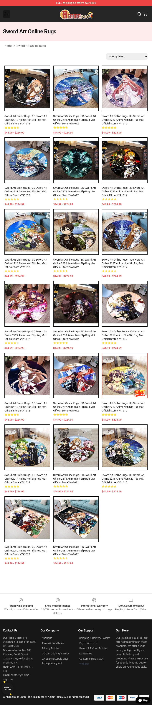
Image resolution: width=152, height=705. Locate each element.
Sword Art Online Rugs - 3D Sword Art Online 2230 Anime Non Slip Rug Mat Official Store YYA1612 (74, 335)
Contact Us (85, 653)
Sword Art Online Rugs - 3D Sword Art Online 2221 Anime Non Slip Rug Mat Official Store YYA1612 (25, 191)
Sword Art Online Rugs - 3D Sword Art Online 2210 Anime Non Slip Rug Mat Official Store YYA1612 (25, 407)
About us (47, 637)
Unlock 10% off (7, 689)
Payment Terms (88, 643)
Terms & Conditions (53, 643)
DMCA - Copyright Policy (56, 653)
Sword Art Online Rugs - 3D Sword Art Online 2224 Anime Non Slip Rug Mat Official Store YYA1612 (25, 263)
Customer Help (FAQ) (91, 658)
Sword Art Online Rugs (31, 46)
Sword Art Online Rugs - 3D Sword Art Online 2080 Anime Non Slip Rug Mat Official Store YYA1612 (25, 550)
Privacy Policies (51, 648)
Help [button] (145, 700)
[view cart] (145, 14)
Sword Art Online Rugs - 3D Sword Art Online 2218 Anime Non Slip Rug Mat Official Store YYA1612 (25, 120)
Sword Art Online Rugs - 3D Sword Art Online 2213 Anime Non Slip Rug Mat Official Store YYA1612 (123, 407)
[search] (139, 14)
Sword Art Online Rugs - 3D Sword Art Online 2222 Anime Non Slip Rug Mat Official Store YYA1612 (74, 191)
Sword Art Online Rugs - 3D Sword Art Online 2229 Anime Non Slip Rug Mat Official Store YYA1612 (25, 335)
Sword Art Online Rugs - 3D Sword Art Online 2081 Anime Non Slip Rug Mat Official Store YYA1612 (74, 550)
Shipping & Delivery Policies (94, 637)
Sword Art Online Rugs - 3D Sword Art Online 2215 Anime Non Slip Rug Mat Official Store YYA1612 (74, 479)
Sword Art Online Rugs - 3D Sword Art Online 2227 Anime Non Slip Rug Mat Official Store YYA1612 (123, 263)
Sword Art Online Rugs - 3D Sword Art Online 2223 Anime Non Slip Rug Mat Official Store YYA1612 (123, 191)
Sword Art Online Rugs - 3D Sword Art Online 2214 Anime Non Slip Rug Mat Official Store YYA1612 (25, 479)
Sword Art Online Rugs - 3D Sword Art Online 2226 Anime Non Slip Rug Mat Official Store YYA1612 (74, 263)
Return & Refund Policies (93, 648)
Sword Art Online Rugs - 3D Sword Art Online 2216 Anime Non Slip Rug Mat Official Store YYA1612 (123, 479)
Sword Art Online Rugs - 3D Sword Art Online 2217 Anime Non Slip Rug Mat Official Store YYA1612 (123, 335)
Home (8, 46)
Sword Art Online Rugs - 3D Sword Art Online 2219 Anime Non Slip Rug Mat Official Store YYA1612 (74, 120)
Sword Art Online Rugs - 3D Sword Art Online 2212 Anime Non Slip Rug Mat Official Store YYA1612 (74, 407)
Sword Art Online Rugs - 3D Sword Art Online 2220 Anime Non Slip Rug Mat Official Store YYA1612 (123, 120)
